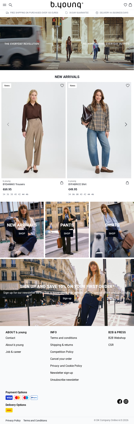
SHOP (22, 233)
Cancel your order (61, 358)
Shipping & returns (61, 345)
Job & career (13, 352)
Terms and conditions (63, 338)
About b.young (15, 345)
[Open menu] (4, 5)
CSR (111, 345)
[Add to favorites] (62, 85)
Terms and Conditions (35, 420)
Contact (10, 338)
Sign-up (67, 298)
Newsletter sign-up (61, 372)
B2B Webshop (117, 338)
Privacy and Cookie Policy (66, 365)
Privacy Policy (13, 420)
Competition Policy (61, 352)
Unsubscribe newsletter (64, 379)
